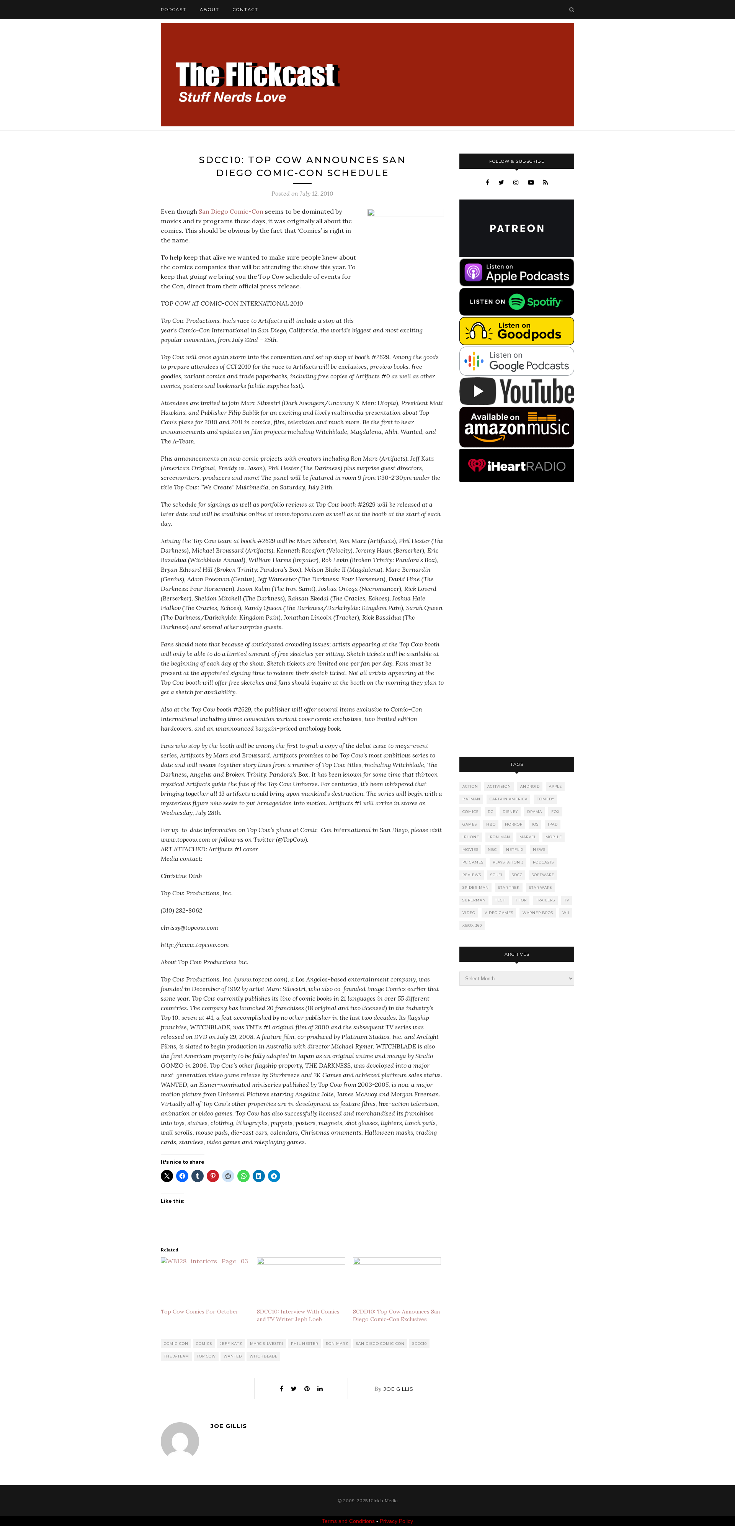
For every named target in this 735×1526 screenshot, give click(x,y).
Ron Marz (337, 1343)
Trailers (545, 900)
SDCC (517, 875)
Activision (499, 786)
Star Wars (540, 887)
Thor (521, 900)
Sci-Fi (496, 875)
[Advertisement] (516, 620)
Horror (514, 824)
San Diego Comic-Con (231, 211)
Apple (555, 786)
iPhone (470, 837)
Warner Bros (538, 913)
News (539, 849)
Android (530, 786)
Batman (471, 799)
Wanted (233, 1356)
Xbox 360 (472, 925)
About (209, 9)
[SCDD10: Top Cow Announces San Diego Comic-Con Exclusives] (397, 1282)
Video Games (499, 913)
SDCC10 (419, 1343)
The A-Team (176, 1356)
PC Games (472, 862)
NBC (492, 849)
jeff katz (231, 1343)
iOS (535, 824)
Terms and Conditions (348, 1521)
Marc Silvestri (266, 1343)
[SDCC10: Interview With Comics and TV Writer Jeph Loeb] (301, 1282)
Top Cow (206, 1356)
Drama (534, 812)
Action (470, 786)
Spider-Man (475, 887)
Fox (555, 812)
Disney (510, 812)
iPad (553, 824)
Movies (470, 849)
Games (469, 824)
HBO (491, 824)
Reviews (471, 875)
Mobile (554, 837)
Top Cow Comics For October (199, 1311)
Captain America (509, 799)
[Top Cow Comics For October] (205, 1282)
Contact (245, 9)
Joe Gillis (398, 1389)
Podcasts (543, 862)
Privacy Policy (396, 1521)
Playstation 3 (508, 862)
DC (490, 812)
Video (468, 913)
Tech (500, 900)
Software (543, 875)
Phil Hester (304, 1343)
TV (566, 900)
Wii (566, 913)
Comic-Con (176, 1343)
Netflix (515, 849)
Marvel (527, 837)
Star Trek (509, 887)
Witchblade (264, 1356)
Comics (204, 1343)
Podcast (173, 9)
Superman (474, 900)
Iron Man (499, 837)
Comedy (545, 799)
